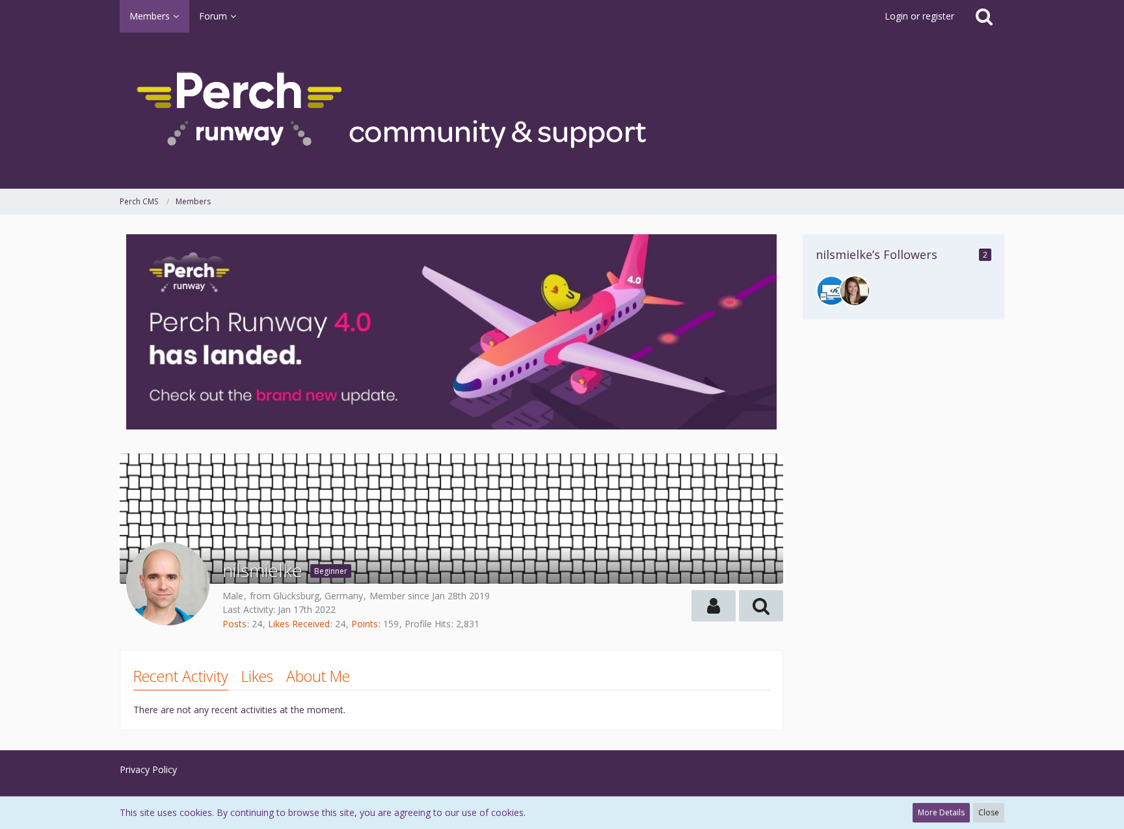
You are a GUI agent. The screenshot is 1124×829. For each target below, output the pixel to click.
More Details (941, 812)
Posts (234, 624)
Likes (257, 676)
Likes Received (299, 624)
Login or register (919, 16)
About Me (318, 676)
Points (364, 624)
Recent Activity (180, 676)
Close (988, 812)
